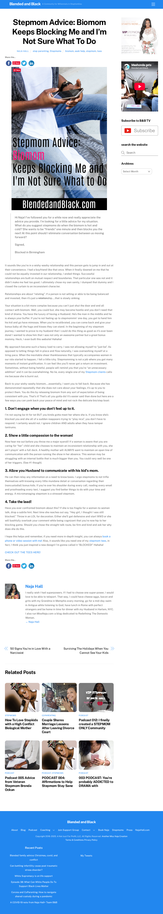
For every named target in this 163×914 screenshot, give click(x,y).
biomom (69, 51)
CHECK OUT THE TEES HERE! (23, 552)
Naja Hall (23, 51)
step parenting (41, 51)
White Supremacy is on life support (34, 876)
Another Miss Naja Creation (114, 836)
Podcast (32, 830)
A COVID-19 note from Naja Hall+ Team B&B (33, 902)
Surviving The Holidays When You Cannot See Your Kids (86, 650)
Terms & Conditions (74, 840)
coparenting (49, 715)
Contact (86, 830)
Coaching (45, 830)
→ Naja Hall (32, 621)
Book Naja (103, 830)
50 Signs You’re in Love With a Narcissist (30, 650)
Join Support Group (68, 830)
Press (129, 830)
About (14, 830)
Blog (23, 830)
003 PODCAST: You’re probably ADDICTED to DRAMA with (96, 782)
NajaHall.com (142, 830)
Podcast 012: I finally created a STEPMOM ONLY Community (94, 724)
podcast (83, 715)
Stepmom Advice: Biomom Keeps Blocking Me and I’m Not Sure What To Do (59, 31)
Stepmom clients (95, 371)
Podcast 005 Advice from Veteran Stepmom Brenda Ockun (20, 784)
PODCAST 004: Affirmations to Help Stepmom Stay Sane (57, 782)
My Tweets (86, 855)
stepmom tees (97, 540)
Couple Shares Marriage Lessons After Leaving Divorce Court (58, 726)
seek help (80, 51)
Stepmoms (55, 51)
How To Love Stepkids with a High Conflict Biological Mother (21, 724)
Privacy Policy (90, 840)
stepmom (91, 51)
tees (99, 51)
